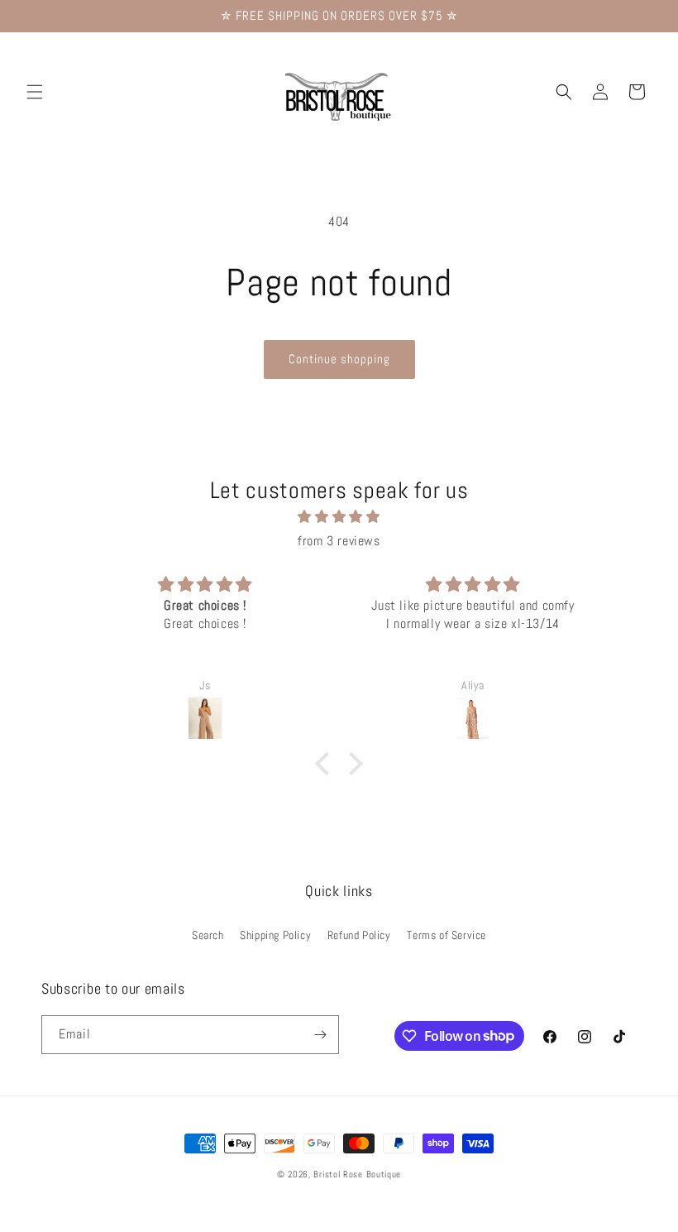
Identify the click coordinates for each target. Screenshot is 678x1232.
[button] (35, 92)
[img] (339, 517)
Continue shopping (339, 359)
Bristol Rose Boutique (357, 1174)
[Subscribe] (320, 1034)
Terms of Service (446, 935)
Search (208, 935)
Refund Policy (359, 935)
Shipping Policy (275, 935)
